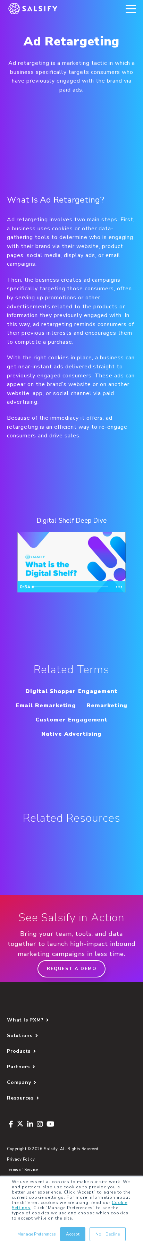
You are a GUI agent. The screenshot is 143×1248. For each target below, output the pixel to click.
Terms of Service (22, 1169)
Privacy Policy (21, 1159)
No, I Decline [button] (107, 1234)
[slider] (71, 586)
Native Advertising (71, 734)
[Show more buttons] (119, 586)
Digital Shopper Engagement (71, 691)
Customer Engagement (71, 720)
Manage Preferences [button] (36, 1234)
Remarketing (106, 705)
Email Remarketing (46, 705)
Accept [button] (72, 1234)
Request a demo (71, 969)
